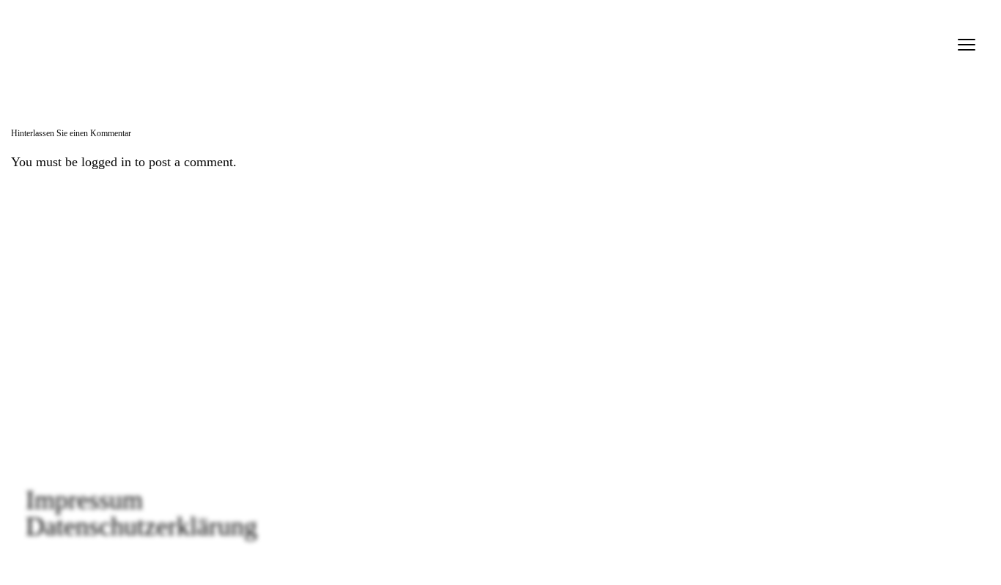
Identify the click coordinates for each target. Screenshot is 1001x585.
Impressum (84, 500)
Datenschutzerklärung (141, 526)
